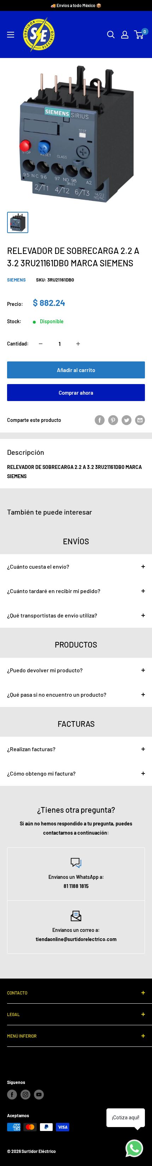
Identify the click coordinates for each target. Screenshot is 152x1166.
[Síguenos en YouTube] (39, 1095)
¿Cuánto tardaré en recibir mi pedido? (53, 590)
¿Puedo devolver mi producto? (45, 670)
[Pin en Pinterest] (113, 420)
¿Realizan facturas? (31, 749)
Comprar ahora (76, 392)
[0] (139, 34)
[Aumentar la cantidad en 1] (78, 343)
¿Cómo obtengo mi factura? (41, 773)
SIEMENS (16, 280)
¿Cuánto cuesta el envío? (38, 566)
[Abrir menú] (10, 34)
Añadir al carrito (76, 370)
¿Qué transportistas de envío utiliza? (52, 615)
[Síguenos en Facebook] (12, 1095)
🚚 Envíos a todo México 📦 (76, 5)
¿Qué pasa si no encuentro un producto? (56, 694)
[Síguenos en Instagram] (25, 1095)
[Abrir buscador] (111, 35)
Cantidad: (18, 344)
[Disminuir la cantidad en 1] (40, 343)
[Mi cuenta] (124, 35)
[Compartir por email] (140, 420)
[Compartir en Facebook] (100, 420)
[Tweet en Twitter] (126, 420)
